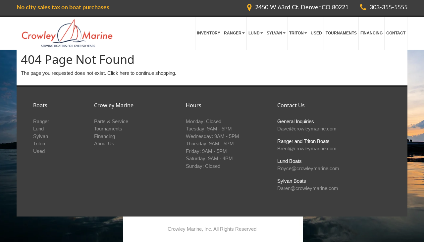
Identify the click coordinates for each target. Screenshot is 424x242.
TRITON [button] (296, 33)
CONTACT (395, 33)
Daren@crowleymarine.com (307, 188)
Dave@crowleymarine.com (307, 128)
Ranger (41, 121)
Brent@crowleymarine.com (307, 148)
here (124, 73)
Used (39, 151)
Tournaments (108, 128)
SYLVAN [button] (274, 33)
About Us (104, 143)
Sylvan (40, 136)
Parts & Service (111, 121)
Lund (38, 128)
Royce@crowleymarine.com (308, 168)
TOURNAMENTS (341, 33)
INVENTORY (208, 33)
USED (316, 33)
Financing (104, 136)
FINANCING (371, 33)
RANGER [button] (232, 33)
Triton (39, 143)
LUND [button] (254, 33)
